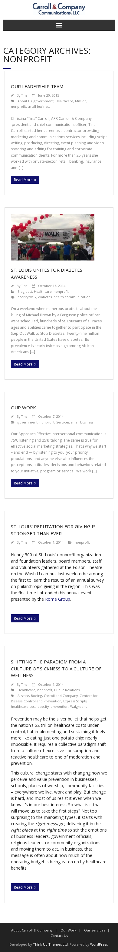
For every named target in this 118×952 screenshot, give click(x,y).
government (44, 101)
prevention (59, 706)
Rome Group (57, 599)
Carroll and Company (61, 695)
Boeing (36, 695)
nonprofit (18, 106)
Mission (81, 101)
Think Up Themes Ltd (50, 944)
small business (39, 106)
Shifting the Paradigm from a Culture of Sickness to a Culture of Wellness (56, 668)
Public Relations (67, 690)
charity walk (27, 297)
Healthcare (64, 101)
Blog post (25, 291)
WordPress (99, 944)
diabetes (45, 297)
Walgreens (78, 706)
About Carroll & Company (32, 930)
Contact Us (59, 935)
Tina (24, 95)
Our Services (94, 930)
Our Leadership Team (37, 86)
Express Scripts (75, 701)
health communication (72, 297)
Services (62, 422)
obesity (43, 706)
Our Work (23, 407)
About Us (25, 101)
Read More (23, 179)
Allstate (23, 695)
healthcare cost (23, 706)
